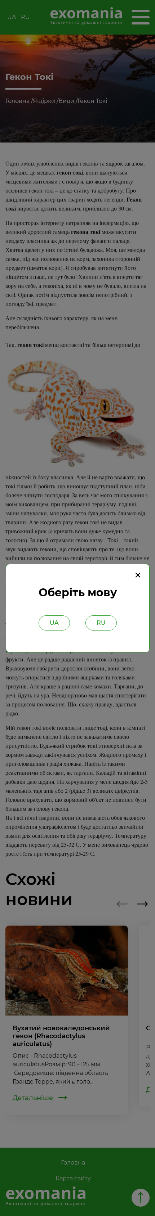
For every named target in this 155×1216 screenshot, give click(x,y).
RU (101, 622)
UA (54, 622)
